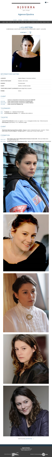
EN (47, 2)
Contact (23, 32)
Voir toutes (25, 438)
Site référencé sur (8, 454)
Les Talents (26, 19)
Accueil (14, 19)
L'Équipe (20, 19)
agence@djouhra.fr (26, 450)
